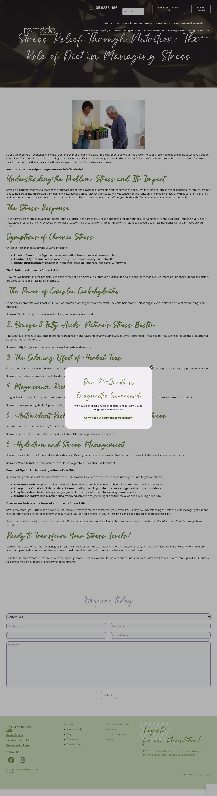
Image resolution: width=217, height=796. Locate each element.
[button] (152, 367)
